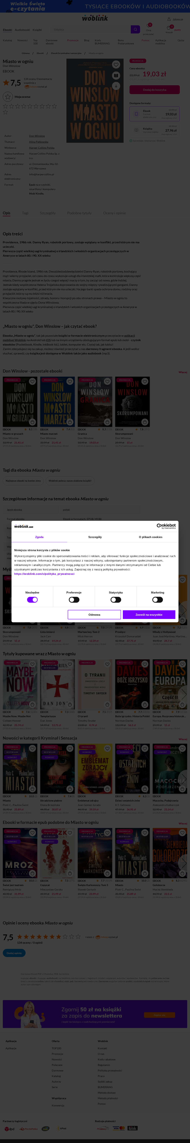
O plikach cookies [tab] (150, 537)
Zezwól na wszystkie (149, 614)
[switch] (74, 600)
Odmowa (94, 614)
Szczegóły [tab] (95, 537)
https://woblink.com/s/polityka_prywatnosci (44, 573)
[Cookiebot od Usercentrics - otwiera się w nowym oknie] (159, 526)
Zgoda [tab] (39, 537)
